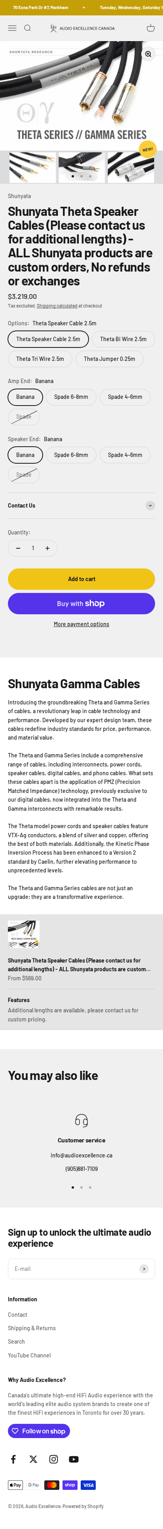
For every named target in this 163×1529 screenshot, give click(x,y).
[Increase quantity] (47, 548)
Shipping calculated (57, 305)
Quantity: (19, 532)
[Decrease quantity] (18, 548)
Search (16, 1341)
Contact (17, 1314)
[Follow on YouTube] (73, 1459)
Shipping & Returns (32, 1328)
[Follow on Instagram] (53, 1459)
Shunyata (19, 196)
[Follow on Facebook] (13, 1459)
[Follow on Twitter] (33, 1459)
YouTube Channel (29, 1355)
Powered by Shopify (83, 1506)
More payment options (81, 624)
